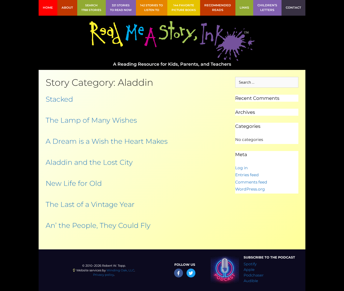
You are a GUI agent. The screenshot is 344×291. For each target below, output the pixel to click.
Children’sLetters (267, 8)
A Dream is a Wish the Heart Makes (107, 141)
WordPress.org (250, 189)
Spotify (250, 264)
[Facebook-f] (178, 273)
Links (244, 7)
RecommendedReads (217, 8)
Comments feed (251, 182)
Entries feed (247, 174)
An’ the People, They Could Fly (98, 225)
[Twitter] (191, 273)
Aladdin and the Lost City (89, 162)
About (67, 7)
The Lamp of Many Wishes (91, 120)
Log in (241, 167)
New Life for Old (74, 183)
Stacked (59, 99)
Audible (251, 281)
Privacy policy (103, 275)
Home (48, 7)
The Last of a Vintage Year (90, 204)
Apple (249, 269)
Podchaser (253, 275)
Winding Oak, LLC (120, 270)
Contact (293, 7)
